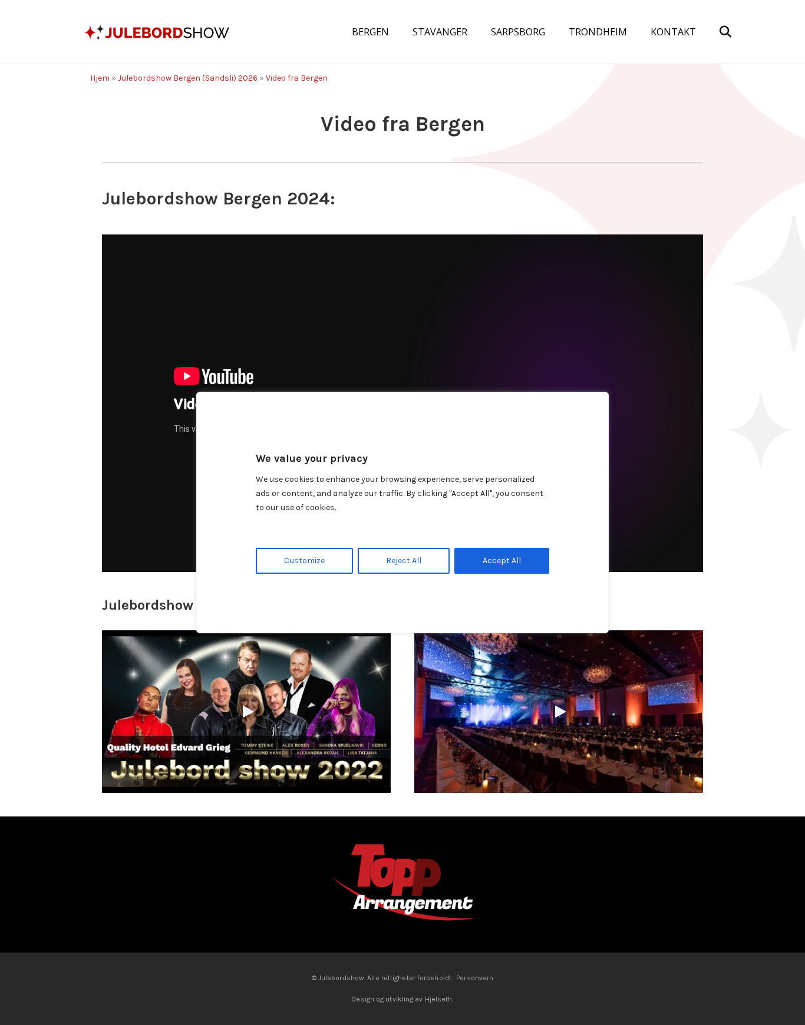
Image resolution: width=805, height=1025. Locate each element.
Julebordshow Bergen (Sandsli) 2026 (188, 78)
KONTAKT (673, 31)
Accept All (502, 561)
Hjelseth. (439, 999)
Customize (304, 561)
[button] (246, 711)
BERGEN (370, 31)
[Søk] (715, 31)
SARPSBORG (518, 31)
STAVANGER (440, 31)
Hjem (100, 78)
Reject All (403, 561)
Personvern (474, 978)
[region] (402, 512)
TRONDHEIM (598, 31)
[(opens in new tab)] (402, 884)
